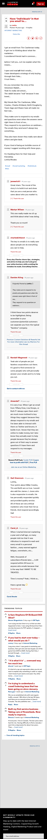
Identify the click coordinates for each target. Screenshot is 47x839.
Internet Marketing (30, 643)
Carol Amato (12, 596)
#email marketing (19, 166)
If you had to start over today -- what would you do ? (24, 639)
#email (7, 166)
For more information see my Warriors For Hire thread (23, 343)
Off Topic (36, 620)
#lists (7, 169)
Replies (11, 633)
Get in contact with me (16, 388)
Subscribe (16, 34)
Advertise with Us (37, 11)
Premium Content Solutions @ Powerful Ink (23, 339)
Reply (10, 704)
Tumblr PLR (27, 460)
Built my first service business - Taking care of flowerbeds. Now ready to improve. (24, 711)
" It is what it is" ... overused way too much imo (24, 662)
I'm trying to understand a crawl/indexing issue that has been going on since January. (23, 686)
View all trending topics (14, 735)
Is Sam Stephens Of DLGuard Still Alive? (25, 616)
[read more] (12, 630)
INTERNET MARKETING (13, 30)
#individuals (32, 166)
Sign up (41, 4)
